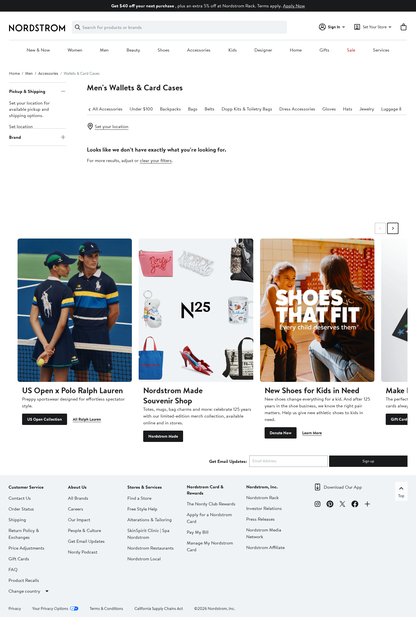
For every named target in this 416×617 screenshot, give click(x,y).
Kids (232, 50)
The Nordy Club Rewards (211, 504)
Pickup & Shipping (27, 91)
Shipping (17, 519)
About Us (77, 487)
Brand (15, 137)
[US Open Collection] (75, 310)
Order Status (21, 509)
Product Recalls (23, 580)
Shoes (164, 50)
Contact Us (19, 498)
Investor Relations (264, 508)
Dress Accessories (297, 109)
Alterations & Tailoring (149, 519)
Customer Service (26, 487)
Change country (24, 591)
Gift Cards (400, 419)
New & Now (38, 50)
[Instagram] (317, 505)
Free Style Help (142, 509)
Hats (347, 109)
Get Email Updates (86, 541)
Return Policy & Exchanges (23, 533)
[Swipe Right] (392, 228)
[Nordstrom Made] (196, 310)
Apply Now (294, 6)
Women (75, 50)
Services (381, 50)
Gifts (324, 50)
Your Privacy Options (50, 608)
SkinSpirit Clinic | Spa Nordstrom (148, 533)
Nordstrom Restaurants (150, 548)
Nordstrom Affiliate (265, 547)
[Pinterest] (330, 505)
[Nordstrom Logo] (37, 27)
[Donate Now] (317, 310)
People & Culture (84, 530)
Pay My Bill (198, 532)
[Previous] (89, 109)
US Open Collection (44, 419)
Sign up (368, 460)
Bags (193, 109)
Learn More (312, 433)
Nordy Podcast (82, 552)
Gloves (329, 109)
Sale (351, 50)
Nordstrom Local (144, 559)
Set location (21, 126)
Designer (263, 50)
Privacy (14, 608)
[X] (342, 505)
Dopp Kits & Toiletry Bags (247, 109)
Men (104, 50)
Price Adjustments (26, 548)
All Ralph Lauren (87, 419)
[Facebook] (354, 505)
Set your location (111, 126)
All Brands (78, 498)
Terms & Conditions (106, 608)
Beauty (133, 50)
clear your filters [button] (156, 160)
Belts (210, 109)
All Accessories (108, 109)
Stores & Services (144, 487)
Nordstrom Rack (262, 497)
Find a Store (139, 498)
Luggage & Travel (398, 109)
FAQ (13, 569)
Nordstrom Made (163, 436)
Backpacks (170, 109)
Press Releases (260, 519)
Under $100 (141, 109)
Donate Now (280, 433)
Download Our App (343, 487)
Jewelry (366, 109)
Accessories (199, 50)
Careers (75, 509)
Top (401, 496)
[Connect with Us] (367, 505)
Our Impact (79, 519)
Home (296, 50)
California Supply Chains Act (158, 608)
